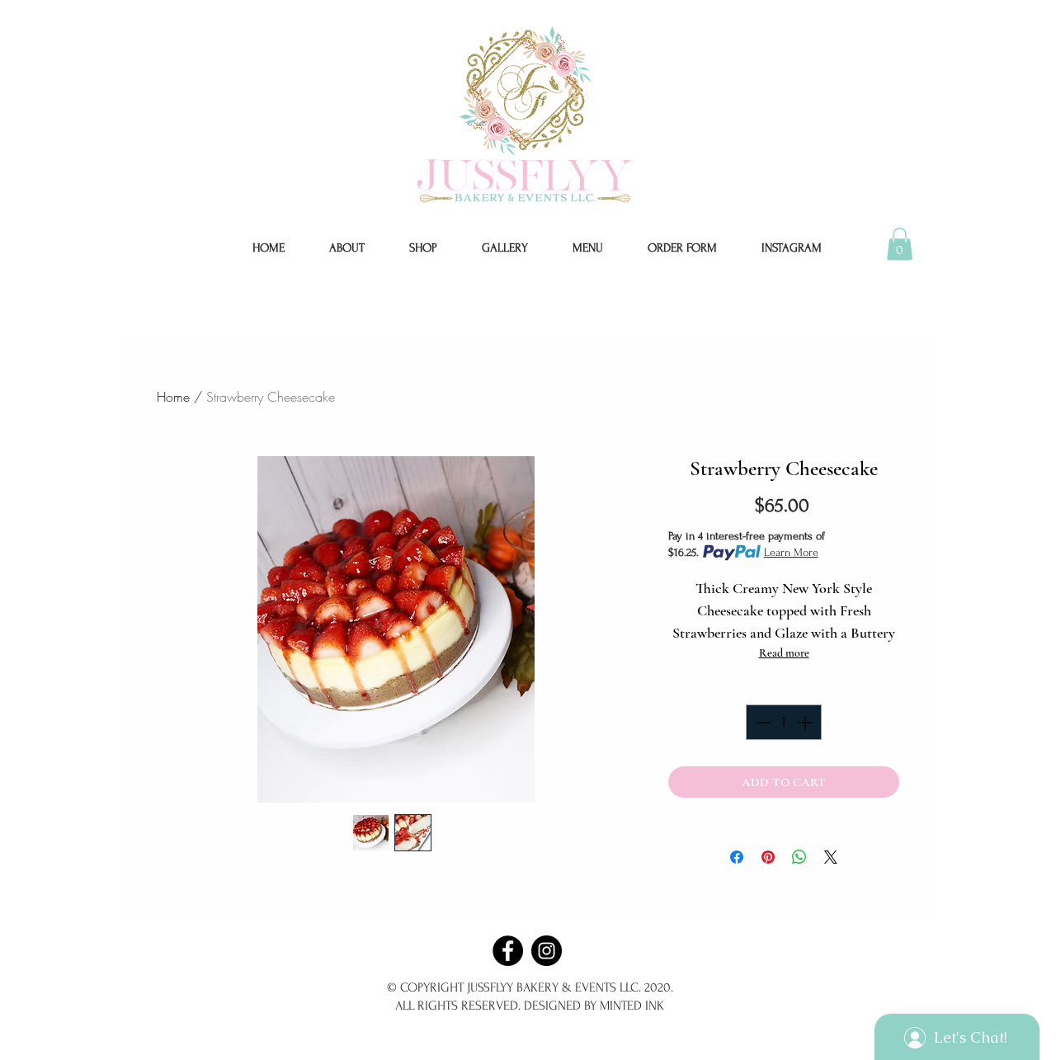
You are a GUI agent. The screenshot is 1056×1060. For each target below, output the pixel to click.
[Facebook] (508, 950)
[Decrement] (761, 722)
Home (173, 397)
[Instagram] (546, 950)
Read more (784, 653)
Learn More (791, 552)
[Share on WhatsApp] (799, 857)
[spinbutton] (784, 722)
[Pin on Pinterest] (768, 857)
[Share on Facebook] (737, 857)
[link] (899, 244)
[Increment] (806, 722)
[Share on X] (831, 857)
